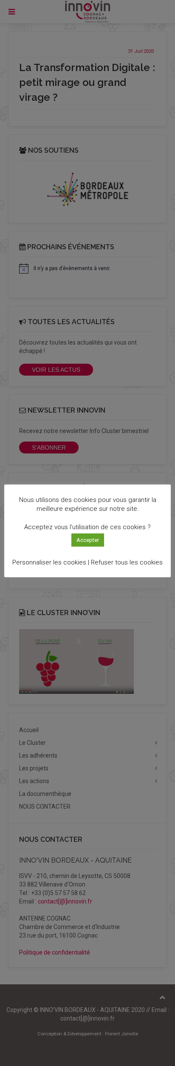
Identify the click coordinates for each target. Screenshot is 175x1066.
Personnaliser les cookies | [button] (50, 562)
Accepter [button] (87, 540)
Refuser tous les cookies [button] (127, 562)
